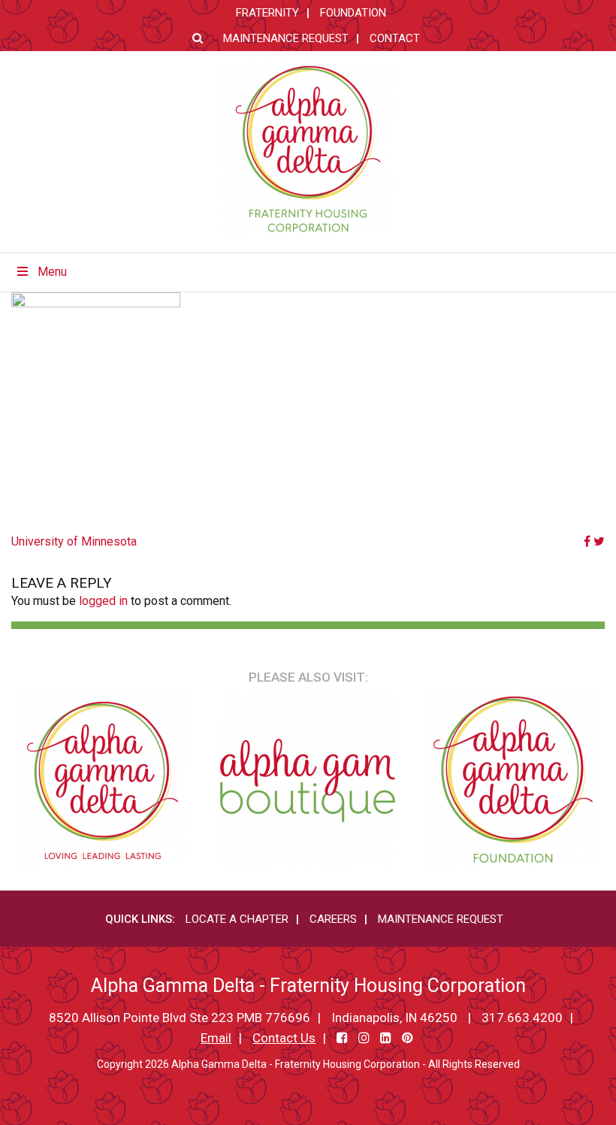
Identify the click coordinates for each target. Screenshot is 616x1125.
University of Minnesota (74, 541)
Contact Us (284, 1037)
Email (216, 1037)
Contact (395, 38)
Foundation (353, 13)
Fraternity (267, 13)
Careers (333, 919)
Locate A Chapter (237, 919)
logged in (103, 601)
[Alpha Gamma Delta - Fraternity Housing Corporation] (308, 149)
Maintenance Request (286, 38)
